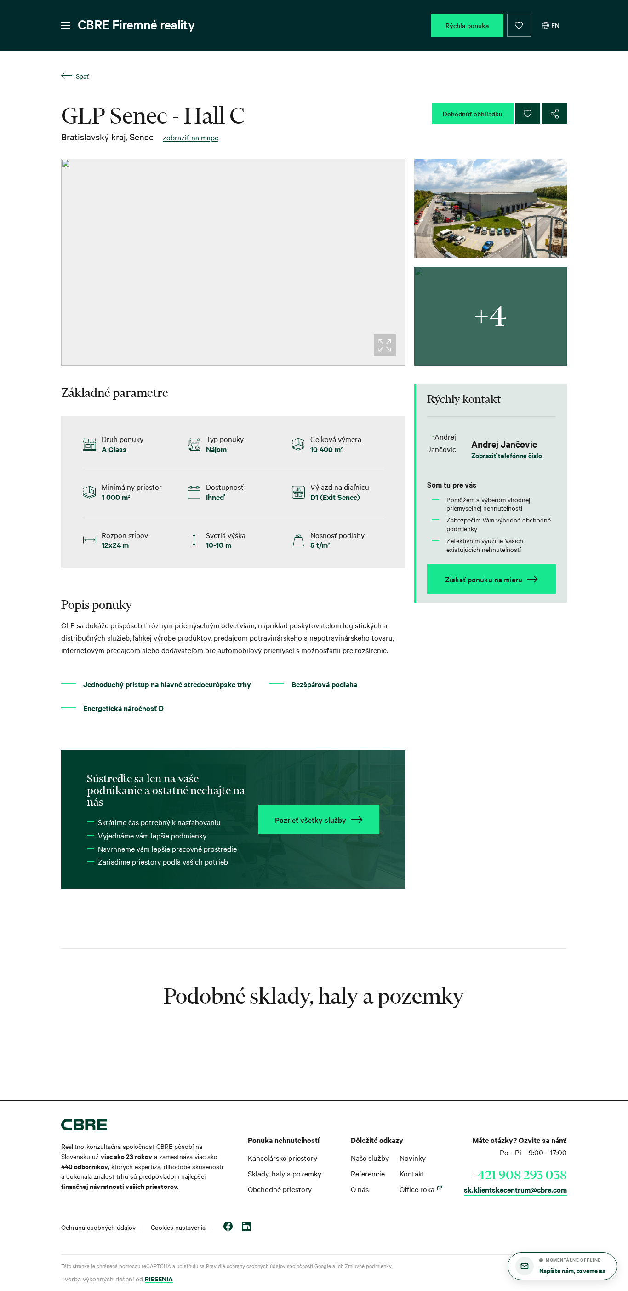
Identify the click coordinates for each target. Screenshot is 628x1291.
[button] (562, 1266)
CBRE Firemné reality (136, 24)
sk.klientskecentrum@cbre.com (515, 1189)
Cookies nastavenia (178, 1227)
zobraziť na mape (190, 137)
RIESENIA (159, 1278)
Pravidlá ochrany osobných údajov (245, 1265)
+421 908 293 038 (519, 1174)
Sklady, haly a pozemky (284, 1173)
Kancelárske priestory (282, 1158)
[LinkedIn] (246, 1227)
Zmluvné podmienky (368, 1265)
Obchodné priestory (280, 1189)
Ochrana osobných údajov (98, 1227)
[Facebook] (228, 1227)
